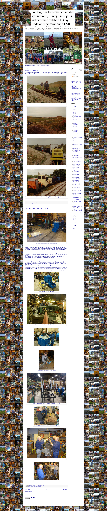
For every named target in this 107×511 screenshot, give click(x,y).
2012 (73, 222)
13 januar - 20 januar (77, 210)
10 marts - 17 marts (76, 193)
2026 (73, 105)
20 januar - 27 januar (77, 209)
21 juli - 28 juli (75, 165)
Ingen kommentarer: (41, 202)
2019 (73, 115)
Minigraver (35, 486)
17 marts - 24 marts (76, 191)
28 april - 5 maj (76, 183)
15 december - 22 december (76, 121)
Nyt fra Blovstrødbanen (76, 93)
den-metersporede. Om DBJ (77, 98)
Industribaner (74, 89)
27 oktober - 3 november (77, 137)
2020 (73, 113)
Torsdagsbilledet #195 (31, 70)
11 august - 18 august (77, 161)
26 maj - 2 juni (75, 177)
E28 (32, 486)
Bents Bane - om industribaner (75, 87)
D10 (31, 486)
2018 (73, 213)
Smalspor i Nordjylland (76, 95)
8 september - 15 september (76, 153)
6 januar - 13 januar (76, 212)
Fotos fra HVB (74, 85)
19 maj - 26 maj (76, 178)
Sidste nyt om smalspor (76, 94)
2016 (73, 216)
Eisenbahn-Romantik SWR (76, 82)
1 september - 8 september (76, 156)
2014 (73, 219)
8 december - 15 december (76, 124)
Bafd (29, 203)
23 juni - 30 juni (76, 171)
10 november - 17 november (76, 133)
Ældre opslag (65, 489)
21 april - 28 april (76, 184)
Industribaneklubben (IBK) (76, 88)
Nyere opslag (27, 489)
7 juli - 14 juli (75, 168)
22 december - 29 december (76, 119)
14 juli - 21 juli (75, 167)
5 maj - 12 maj (75, 181)
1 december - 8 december (76, 126)
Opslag (74, 74)
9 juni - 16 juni (75, 174)
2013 (73, 221)
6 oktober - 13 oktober (77, 144)
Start (46, 489)
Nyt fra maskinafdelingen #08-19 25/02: (36, 208)
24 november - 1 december (76, 128)
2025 (73, 106)
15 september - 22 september (76, 151)
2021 (73, 112)
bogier (29, 486)
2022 (73, 110)
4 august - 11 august (76, 162)
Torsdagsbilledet (32, 203)
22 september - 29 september (76, 149)
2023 (73, 109)
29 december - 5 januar (77, 116)
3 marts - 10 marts (76, 194)
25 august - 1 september (77, 157)
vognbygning (39, 486)
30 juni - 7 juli (75, 170)
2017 (73, 215)
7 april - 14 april (76, 187)
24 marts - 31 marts (76, 190)
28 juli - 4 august (76, 164)
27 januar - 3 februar (76, 207)
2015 (73, 218)
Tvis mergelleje (75, 97)
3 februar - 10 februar (77, 206)
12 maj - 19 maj (76, 180)
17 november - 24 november (76, 131)
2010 (73, 225)
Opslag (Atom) (31, 491)
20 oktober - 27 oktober (77, 139)
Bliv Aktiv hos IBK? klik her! (76, 81)
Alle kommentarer (76, 76)
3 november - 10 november (76, 135)
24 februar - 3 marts (76, 196)
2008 (73, 228)
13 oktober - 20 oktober (77, 142)
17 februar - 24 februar (77, 201)
